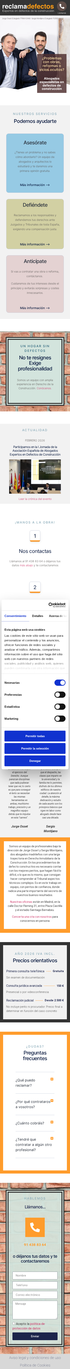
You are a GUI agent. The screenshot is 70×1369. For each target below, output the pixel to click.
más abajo (26, 565)
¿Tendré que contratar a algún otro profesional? (34, 1144)
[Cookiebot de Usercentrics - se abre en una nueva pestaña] (49, 605)
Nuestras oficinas (21, 901)
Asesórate (35, 143)
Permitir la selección (35, 748)
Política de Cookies (35, 1365)
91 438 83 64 (35, 1244)
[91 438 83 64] (35, 1227)
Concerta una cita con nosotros (32, 916)
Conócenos (44, 388)
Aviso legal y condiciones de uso (35, 1357)
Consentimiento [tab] (15, 615)
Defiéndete (35, 205)
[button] (35, 1083)
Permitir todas (35, 736)
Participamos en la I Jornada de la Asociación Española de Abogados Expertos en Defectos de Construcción (35, 450)
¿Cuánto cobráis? (30, 1123)
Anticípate (35, 261)
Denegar (35, 760)
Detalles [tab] (37, 615)
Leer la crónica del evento (35, 498)
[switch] (60, 694)
